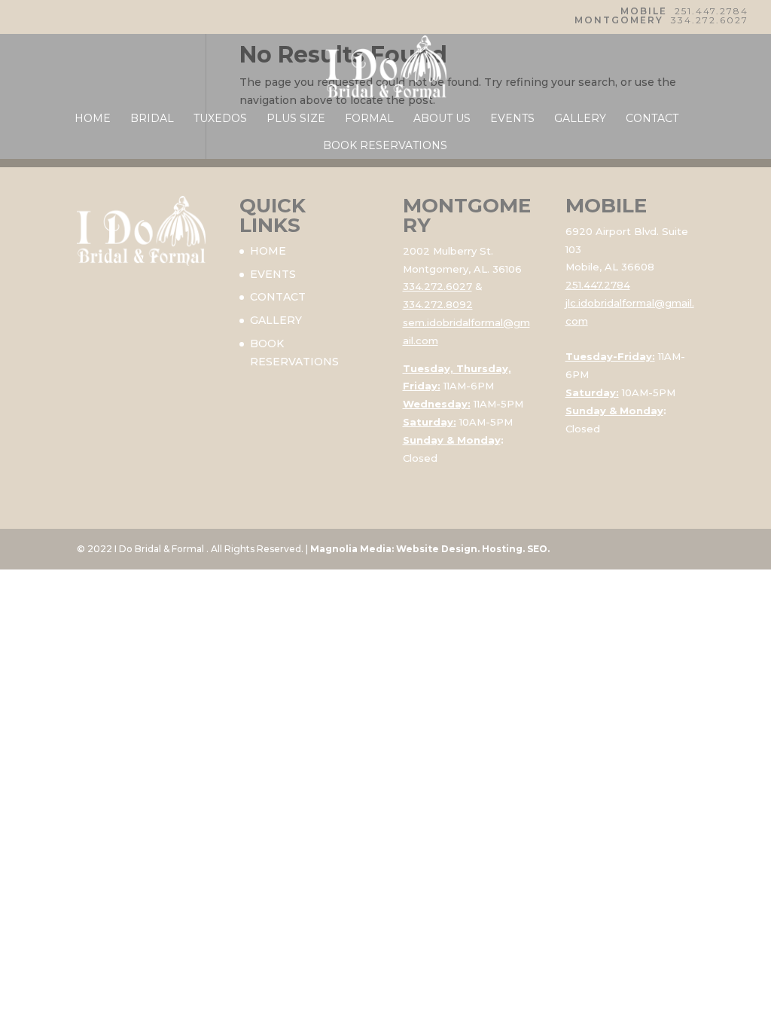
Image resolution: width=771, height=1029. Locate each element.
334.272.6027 (709, 20)
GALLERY (580, 119)
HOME (93, 119)
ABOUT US (442, 119)
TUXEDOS (220, 119)
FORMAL (369, 119)
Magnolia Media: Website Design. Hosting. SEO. (430, 548)
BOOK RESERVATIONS (385, 146)
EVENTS (512, 119)
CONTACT (652, 119)
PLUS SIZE (296, 119)
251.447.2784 (711, 11)
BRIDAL (152, 119)
